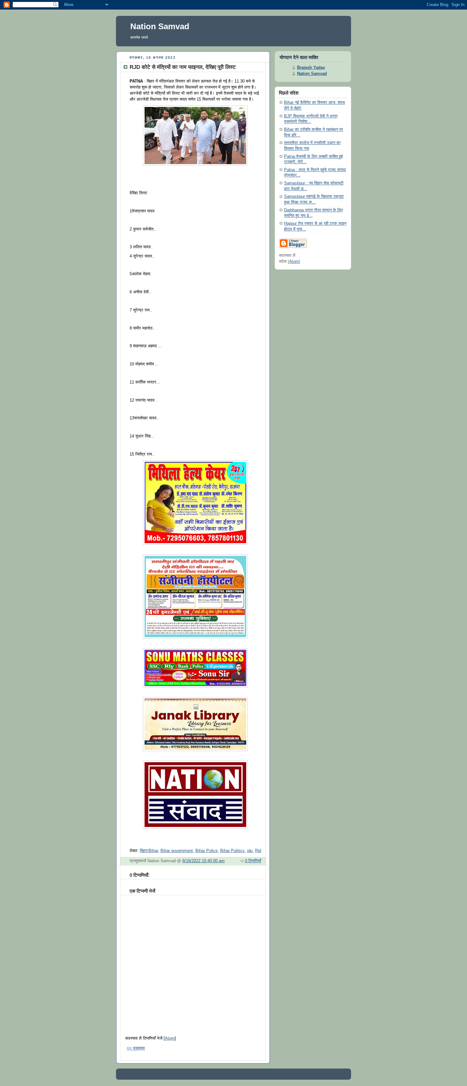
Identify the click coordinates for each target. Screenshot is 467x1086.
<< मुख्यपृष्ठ (136, 1048)
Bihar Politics (232, 851)
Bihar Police (206, 851)
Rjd (258, 851)
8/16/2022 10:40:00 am (203, 861)
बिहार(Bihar (149, 851)
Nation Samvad (159, 26)
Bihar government (176, 851)
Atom (170, 1038)
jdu (250, 851)
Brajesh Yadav (311, 67)
